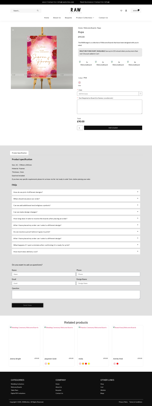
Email (14, 279)
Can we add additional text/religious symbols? (32, 205)
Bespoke (68, 18)
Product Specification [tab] (19, 153)
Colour (80, 78)
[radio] (79, 83)
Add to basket (113, 128)
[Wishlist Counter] (121, 10)
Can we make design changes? (25, 212)
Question (15, 288)
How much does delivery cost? (25, 252)
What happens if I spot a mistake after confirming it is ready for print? (41, 245)
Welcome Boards (90, 28)
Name (14, 270)
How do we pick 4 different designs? (28, 192)
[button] (76, 192)
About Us (57, 18)
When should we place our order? (26, 199)
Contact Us (103, 18)
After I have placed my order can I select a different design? (37, 225)
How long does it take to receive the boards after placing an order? (40, 219)
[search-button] (37, 11)
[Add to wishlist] (13, 30)
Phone (79, 270)
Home (46, 18)
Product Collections (84, 18)
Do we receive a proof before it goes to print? (31, 232)
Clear (79, 85)
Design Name (82, 279)
